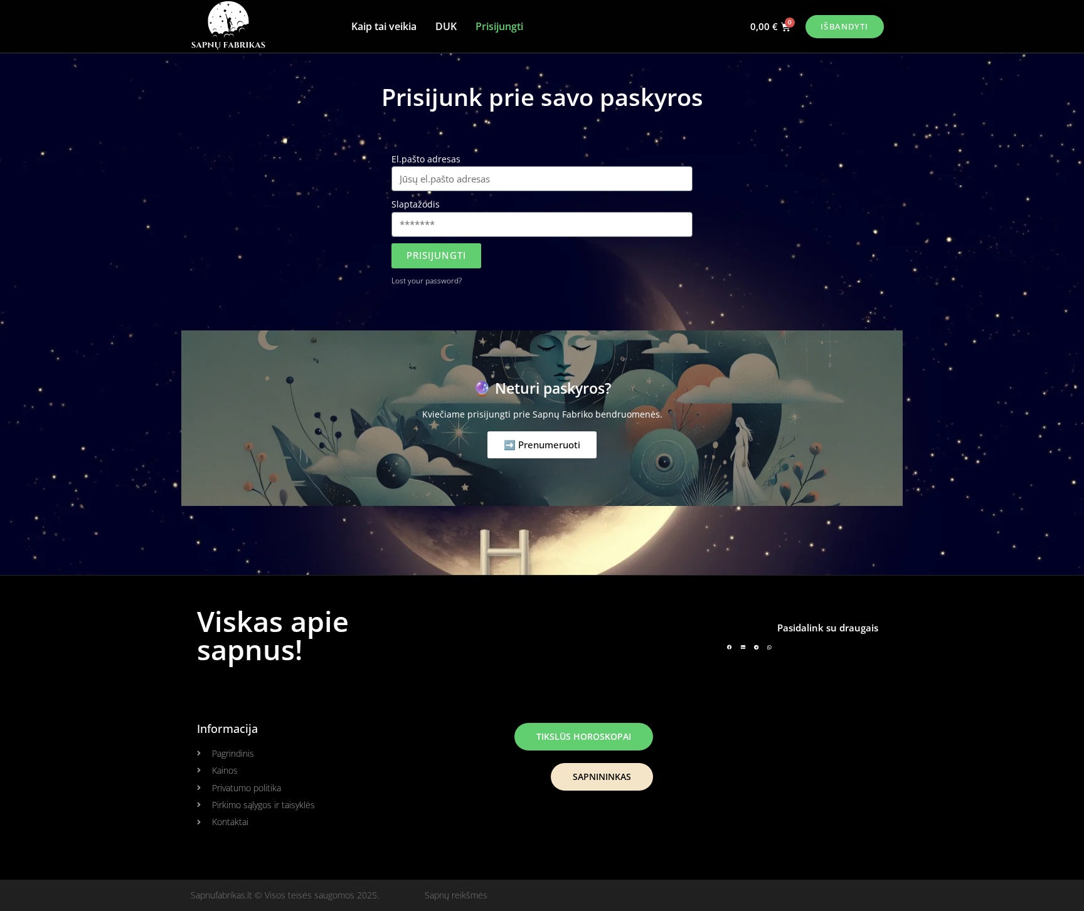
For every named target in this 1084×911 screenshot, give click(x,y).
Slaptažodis (415, 204)
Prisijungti (499, 26)
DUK (446, 26)
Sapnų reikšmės (456, 895)
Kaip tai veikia (384, 26)
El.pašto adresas (425, 159)
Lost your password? (426, 280)
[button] (729, 647)
